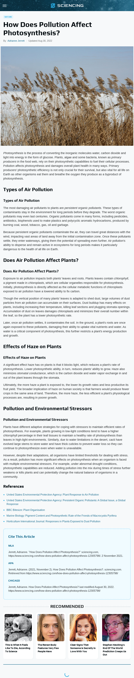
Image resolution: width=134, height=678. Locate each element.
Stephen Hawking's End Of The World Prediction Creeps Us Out (114, 649)
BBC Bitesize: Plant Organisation (26, 510)
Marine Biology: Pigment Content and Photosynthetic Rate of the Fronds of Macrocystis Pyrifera (62, 515)
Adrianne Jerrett (16, 40)
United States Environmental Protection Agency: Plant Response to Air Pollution (53, 494)
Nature (8, 17)
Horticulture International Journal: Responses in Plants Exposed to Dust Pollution (53, 521)
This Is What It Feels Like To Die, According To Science (17, 648)
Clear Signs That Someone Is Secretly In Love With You (83, 648)
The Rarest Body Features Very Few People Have (48, 648)
